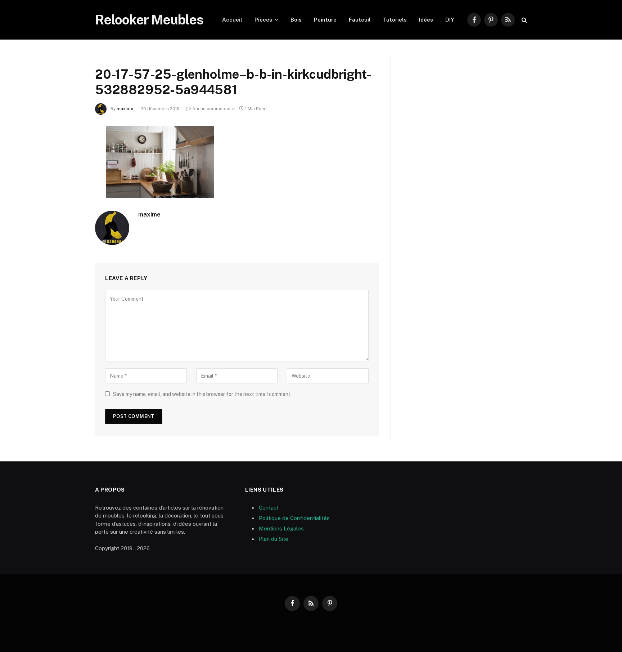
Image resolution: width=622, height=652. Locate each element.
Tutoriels (395, 20)
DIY (449, 20)
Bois (296, 20)
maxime (125, 108)
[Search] (523, 20)
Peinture (325, 20)
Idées (426, 20)
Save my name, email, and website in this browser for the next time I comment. (202, 394)
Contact (269, 508)
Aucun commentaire (213, 108)
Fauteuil (360, 20)
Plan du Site (273, 539)
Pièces (263, 20)
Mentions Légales (281, 528)
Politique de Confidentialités (294, 518)
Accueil (232, 20)
